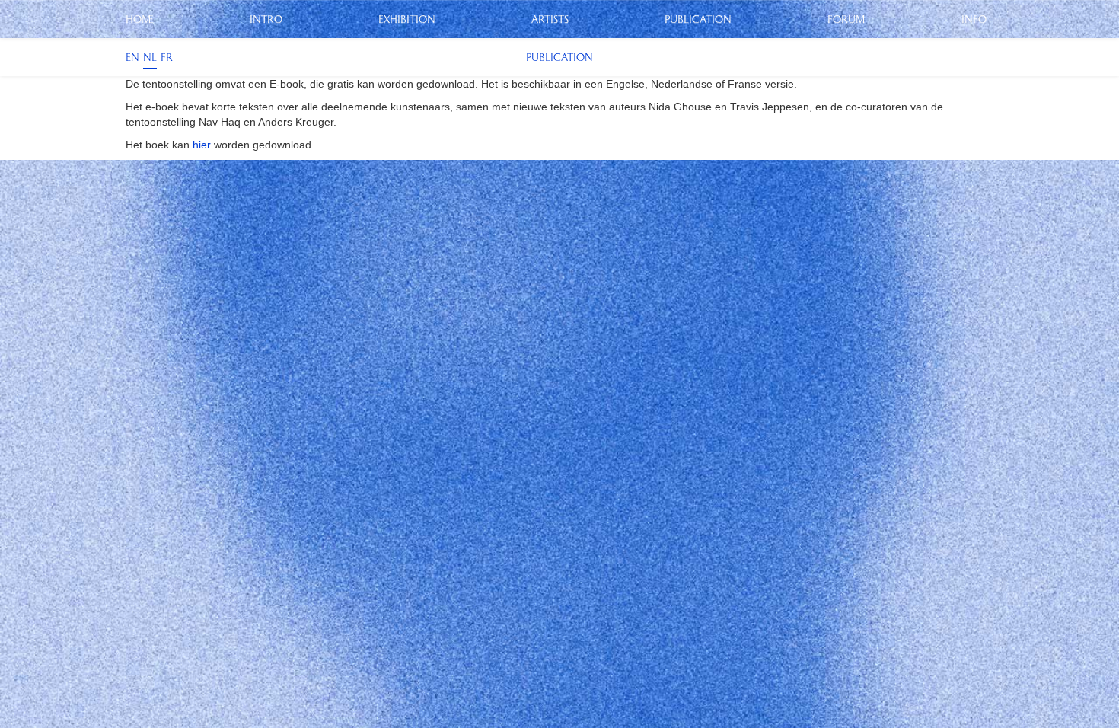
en (132, 57)
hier (202, 145)
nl (150, 57)
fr (167, 57)
